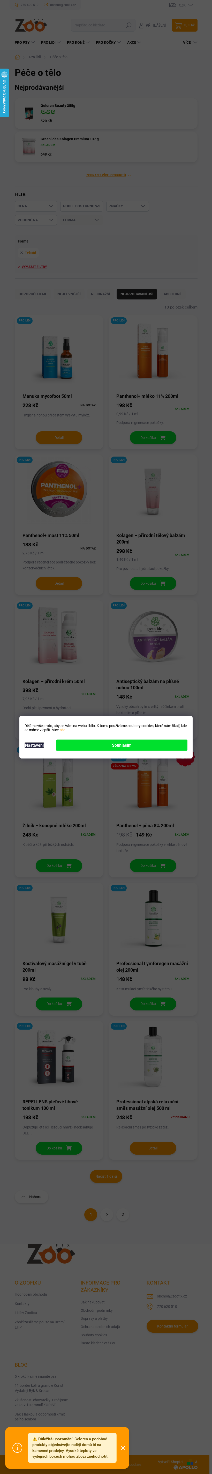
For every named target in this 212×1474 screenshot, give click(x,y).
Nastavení (34, 745)
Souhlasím (122, 745)
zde (62, 730)
